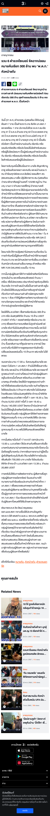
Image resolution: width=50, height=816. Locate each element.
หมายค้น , (20, 562)
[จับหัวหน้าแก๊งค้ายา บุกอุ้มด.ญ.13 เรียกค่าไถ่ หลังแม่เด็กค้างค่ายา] (11, 631)
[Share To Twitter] (9, 84)
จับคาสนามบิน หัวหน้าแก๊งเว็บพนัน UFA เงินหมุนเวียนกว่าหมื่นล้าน (34, 698)
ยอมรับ (25, 810)
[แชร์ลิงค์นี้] (20, 84)
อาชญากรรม (28, 600)
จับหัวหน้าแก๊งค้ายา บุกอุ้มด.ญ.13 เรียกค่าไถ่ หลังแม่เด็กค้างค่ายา (35, 629)
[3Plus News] (7, 11)
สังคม (25, 669)
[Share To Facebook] (3, 84)
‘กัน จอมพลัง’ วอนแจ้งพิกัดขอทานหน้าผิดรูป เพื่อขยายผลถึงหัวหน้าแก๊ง (34, 675)
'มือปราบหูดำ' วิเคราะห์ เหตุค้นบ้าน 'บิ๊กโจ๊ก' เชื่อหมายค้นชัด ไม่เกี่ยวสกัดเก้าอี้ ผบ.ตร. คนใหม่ (35, 721)
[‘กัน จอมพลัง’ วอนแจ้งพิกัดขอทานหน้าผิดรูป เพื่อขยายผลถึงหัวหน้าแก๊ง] (11, 676)
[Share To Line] (14, 84)
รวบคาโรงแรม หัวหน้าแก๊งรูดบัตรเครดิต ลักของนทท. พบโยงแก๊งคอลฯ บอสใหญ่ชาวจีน (35, 652)
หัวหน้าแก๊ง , (31, 562)
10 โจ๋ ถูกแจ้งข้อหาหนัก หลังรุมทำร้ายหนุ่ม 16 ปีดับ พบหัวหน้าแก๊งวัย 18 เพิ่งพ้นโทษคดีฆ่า (34, 606)
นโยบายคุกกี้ (13, 805)
